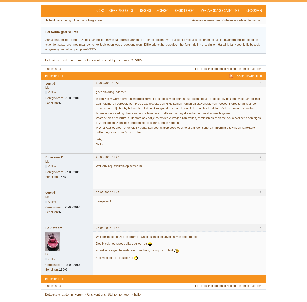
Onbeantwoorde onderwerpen (242, 20)
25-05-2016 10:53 (107, 83)
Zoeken (163, 10)
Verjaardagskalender (220, 10)
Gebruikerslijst (122, 10)
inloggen (217, 69)
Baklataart (53, 228)
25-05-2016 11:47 (107, 192)
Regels (145, 10)
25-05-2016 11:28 (107, 157)
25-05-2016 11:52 (107, 228)
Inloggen (253, 10)
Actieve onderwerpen (206, 20)
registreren (234, 69)
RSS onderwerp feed (248, 76)
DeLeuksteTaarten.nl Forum (64, 60)
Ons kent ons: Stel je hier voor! (108, 60)
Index (99, 10)
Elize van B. (54, 157)
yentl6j (50, 83)
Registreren (185, 10)
